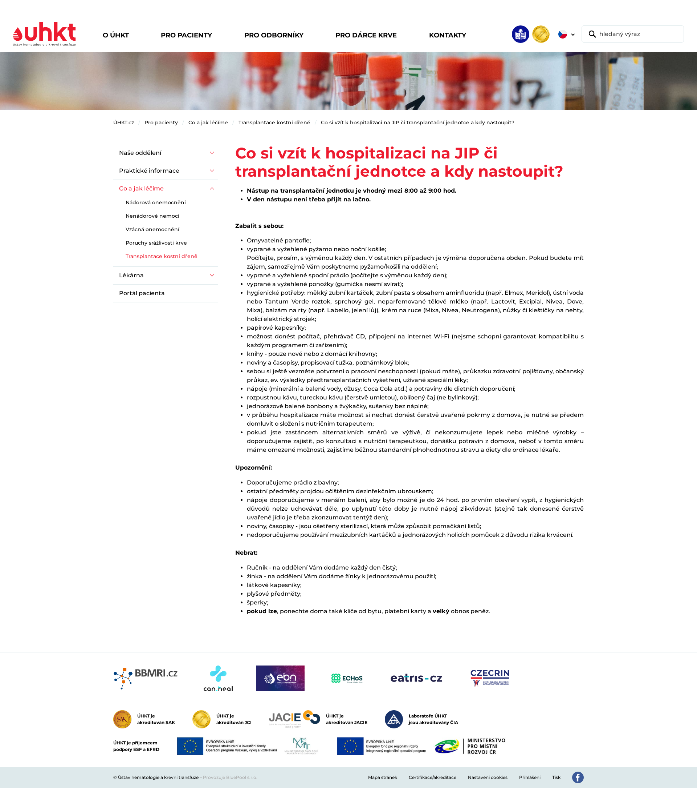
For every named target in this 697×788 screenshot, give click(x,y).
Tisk (556, 777)
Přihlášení (530, 777)
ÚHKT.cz (123, 122)
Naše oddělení (140, 152)
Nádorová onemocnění (156, 202)
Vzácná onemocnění (152, 229)
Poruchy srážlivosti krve (156, 243)
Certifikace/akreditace (432, 777)
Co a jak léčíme (208, 122)
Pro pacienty (161, 122)
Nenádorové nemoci (152, 216)
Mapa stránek (382, 777)
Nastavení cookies (488, 777)
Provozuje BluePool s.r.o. (230, 777)
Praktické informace (149, 170)
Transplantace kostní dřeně (274, 122)
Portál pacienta (142, 293)
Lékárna (131, 275)
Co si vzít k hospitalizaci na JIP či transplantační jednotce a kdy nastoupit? (417, 122)
